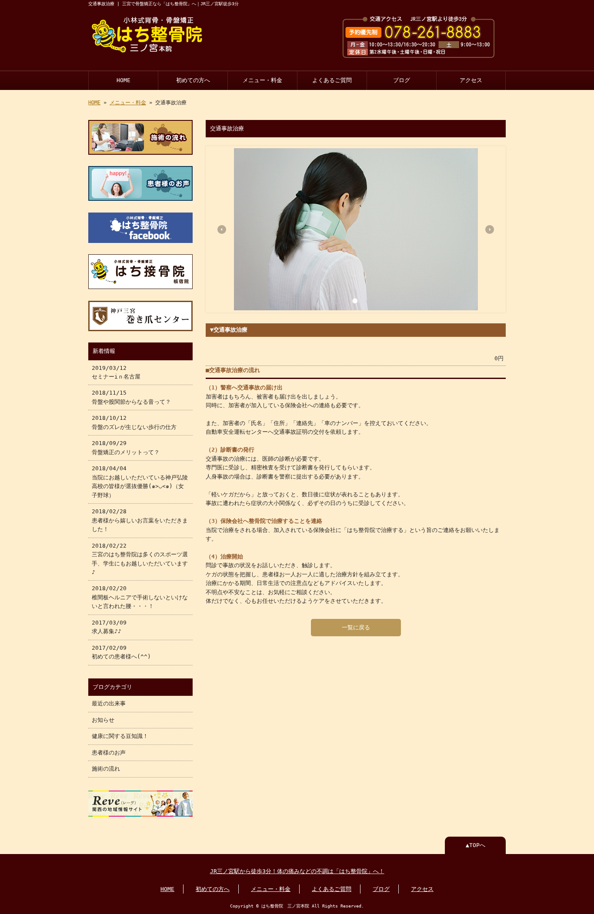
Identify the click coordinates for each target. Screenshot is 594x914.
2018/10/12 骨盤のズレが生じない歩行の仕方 (134, 422)
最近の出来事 (109, 703)
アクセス (471, 80)
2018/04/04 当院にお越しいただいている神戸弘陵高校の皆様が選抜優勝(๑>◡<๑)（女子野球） (140, 481)
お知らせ (103, 720)
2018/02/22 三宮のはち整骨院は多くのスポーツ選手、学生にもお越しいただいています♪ (140, 558)
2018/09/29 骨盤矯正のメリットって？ (126, 447)
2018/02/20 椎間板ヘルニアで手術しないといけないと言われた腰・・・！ (140, 597)
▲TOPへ (475, 845)
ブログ (401, 80)
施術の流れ (106, 768)
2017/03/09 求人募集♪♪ (109, 627)
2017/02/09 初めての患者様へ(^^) (121, 652)
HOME (123, 80)
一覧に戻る (356, 627)
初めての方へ (193, 80)
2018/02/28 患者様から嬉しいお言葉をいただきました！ (140, 520)
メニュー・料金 (262, 80)
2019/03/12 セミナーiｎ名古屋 (116, 372)
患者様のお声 (109, 752)
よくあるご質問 (332, 80)
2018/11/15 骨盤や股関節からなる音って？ (131, 397)
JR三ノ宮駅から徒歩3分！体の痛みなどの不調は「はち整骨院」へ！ (297, 871)
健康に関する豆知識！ (120, 736)
